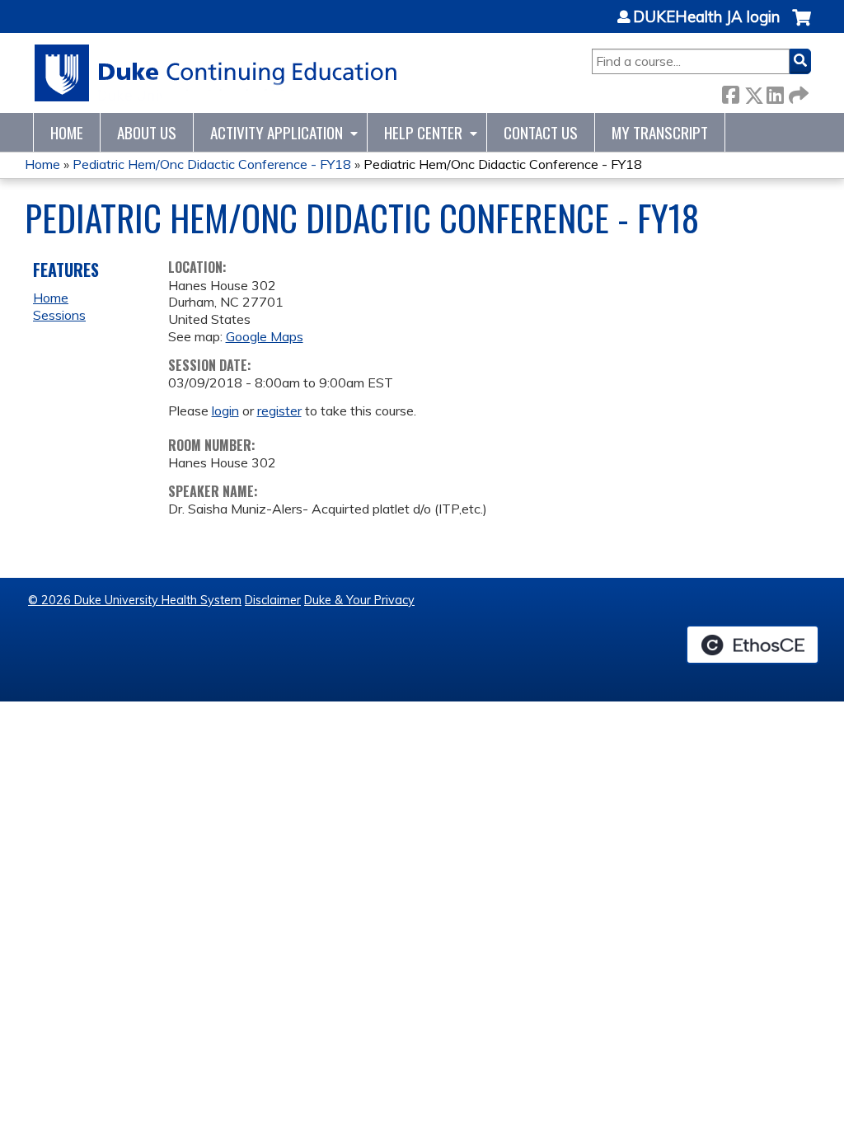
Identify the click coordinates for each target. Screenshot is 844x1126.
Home (66, 132)
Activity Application (276, 132)
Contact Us (541, 132)
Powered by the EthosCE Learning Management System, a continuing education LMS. (752, 644)
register (279, 410)
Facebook (730, 91)
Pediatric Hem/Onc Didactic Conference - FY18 (212, 164)
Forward (797, 91)
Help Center (423, 132)
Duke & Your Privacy (359, 600)
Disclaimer (273, 600)
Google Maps (264, 336)
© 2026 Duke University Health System (134, 600)
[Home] (216, 73)
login (225, 410)
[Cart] (801, 26)
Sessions (59, 315)
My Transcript (660, 132)
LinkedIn (775, 91)
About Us (146, 132)
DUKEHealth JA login (706, 17)
